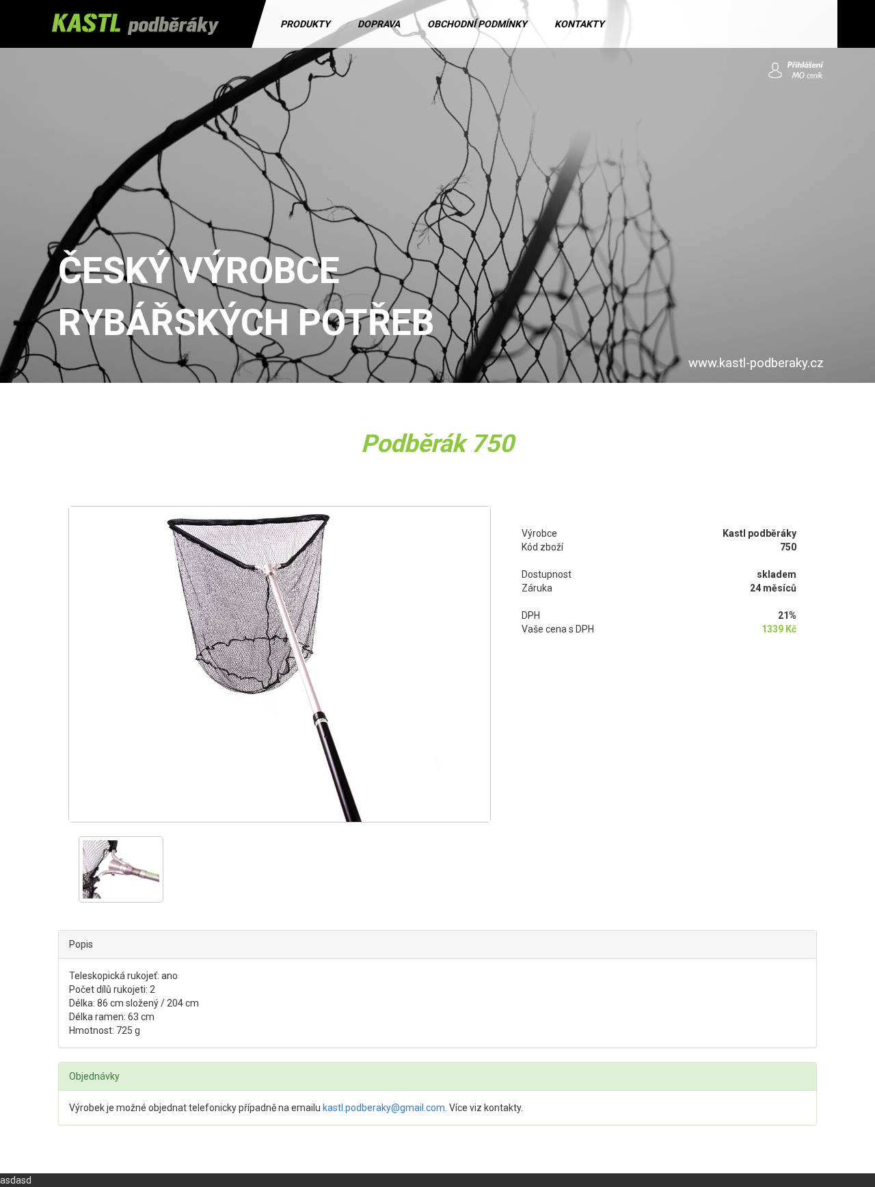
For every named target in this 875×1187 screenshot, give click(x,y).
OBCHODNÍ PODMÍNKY (477, 23)
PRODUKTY (305, 23)
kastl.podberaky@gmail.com (384, 1107)
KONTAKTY (579, 23)
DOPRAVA (379, 23)
